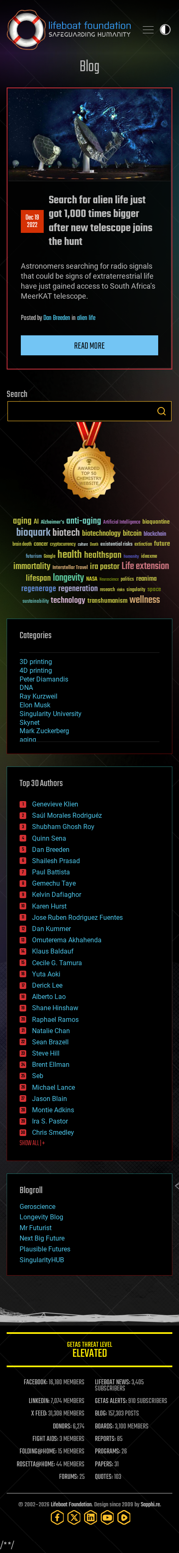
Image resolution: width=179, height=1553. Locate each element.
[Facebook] (57, 1517)
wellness (144, 600)
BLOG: (101, 1413)
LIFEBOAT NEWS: (112, 1382)
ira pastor (104, 567)
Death (94, 544)
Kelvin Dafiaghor (56, 895)
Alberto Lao (49, 997)
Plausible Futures (45, 1249)
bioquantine (156, 521)
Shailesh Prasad (56, 861)
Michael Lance (53, 1087)
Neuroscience (109, 580)
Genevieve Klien (55, 804)
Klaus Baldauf (53, 951)
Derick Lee (47, 985)
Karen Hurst (49, 906)
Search (162, 411)
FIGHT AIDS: (45, 1439)
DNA (26, 688)
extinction (143, 544)
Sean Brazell (50, 1042)
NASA (91, 579)
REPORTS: (105, 1439)
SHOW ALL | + (32, 1143)
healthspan (103, 555)
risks (120, 589)
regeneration (78, 589)
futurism (34, 557)
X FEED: (39, 1413)
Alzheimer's (52, 522)
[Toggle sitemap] (148, 29)
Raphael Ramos (55, 1020)
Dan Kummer (51, 929)
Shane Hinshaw (55, 1008)
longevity (68, 578)
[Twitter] (74, 1517)
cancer (41, 544)
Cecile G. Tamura (57, 963)
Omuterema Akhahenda (67, 940)
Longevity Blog (41, 1217)
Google (49, 556)
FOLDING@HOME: (38, 1451)
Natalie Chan (51, 1031)
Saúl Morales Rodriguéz (67, 815)
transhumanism (107, 601)
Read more (89, 346)
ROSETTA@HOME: (36, 1464)
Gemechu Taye (54, 883)
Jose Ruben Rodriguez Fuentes (77, 917)
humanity (131, 556)
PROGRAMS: (107, 1451)
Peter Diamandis (44, 679)
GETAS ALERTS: (111, 1401)
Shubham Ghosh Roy (63, 827)
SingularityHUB (42, 1260)
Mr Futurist (36, 1228)
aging (22, 521)
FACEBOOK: (35, 1382)
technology (68, 601)
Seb (37, 1076)
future (162, 544)
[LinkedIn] (90, 1517)
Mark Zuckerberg (44, 731)
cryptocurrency (63, 544)
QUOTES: (104, 1477)
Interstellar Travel (70, 568)
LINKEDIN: (39, 1401)
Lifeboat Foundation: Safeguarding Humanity (69, 29)
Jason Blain (49, 1099)
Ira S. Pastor (50, 1121)
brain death (22, 544)
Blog (89, 67)
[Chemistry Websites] (89, 462)
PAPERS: (104, 1464)
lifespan (38, 578)
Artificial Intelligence (121, 522)
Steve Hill (46, 1053)
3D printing (36, 662)
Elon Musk (35, 705)
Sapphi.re (150, 1505)
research (107, 590)
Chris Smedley (53, 1132)
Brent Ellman (51, 1065)
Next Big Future (42, 1238)
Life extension (145, 566)
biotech (66, 533)
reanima (146, 579)
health (69, 555)
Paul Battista (51, 872)
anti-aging (83, 521)
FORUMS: (68, 1477)
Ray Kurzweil (38, 696)
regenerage (38, 589)
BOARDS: (104, 1426)
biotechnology (101, 533)
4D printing (36, 670)
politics (127, 579)
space (154, 589)
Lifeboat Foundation (71, 1505)
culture (83, 544)
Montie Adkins (53, 1110)
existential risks (116, 545)
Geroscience (37, 1207)
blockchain (155, 534)
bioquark (33, 533)
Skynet (30, 723)
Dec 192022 (32, 221)
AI (36, 522)
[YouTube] (107, 1517)
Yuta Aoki (46, 974)
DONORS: (62, 1426)
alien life (86, 318)
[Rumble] (124, 1517)
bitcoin (132, 533)
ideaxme (149, 557)
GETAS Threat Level (89, 1351)
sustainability (35, 602)
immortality (31, 567)
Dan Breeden (56, 318)
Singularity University (51, 714)
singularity (136, 590)
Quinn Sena (49, 838)
